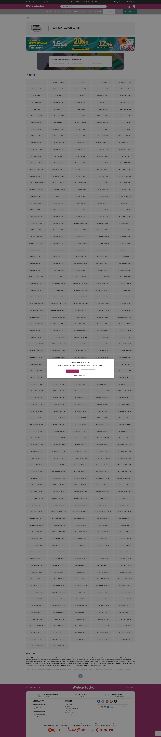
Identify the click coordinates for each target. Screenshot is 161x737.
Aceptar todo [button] (72, 371)
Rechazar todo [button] (88, 371)
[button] (80, 375)
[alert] (80, 368)
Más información (97, 367)
